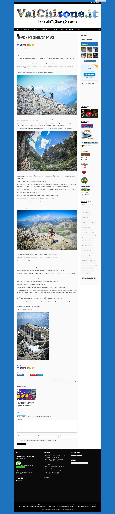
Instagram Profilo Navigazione (91, 2)
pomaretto (84, 242)
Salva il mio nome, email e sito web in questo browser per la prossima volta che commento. (37, 440)
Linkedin (40, 374)
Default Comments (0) (21, 414)
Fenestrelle (85, 217)
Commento (19, 419)
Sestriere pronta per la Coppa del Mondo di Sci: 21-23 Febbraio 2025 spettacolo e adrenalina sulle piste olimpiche (26, 404)
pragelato (84, 245)
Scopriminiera (84, 163)
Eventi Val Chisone (86, 214)
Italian (98, 0)
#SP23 (83, 204)
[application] (89, 113)
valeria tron (85, 263)
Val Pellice (84, 268)
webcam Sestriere (86, 273)
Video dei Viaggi (54, 29)
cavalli (84, 207)
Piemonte (84, 237)
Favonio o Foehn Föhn (24, 380)
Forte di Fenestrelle (86, 219)
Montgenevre (85, 230)
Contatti (98, 2)
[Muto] (94, 116)
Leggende (71, 29)
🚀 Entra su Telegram (89, 74)
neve (91, 230)
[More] (33, 45)
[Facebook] (18, 45)
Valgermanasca (85, 265)
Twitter (94, 2)
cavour (89, 207)
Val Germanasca (93, 263)
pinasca (91, 237)
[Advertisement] (90, 94)
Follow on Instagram (90, 60)
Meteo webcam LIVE (25, 29)
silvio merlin (85, 252)
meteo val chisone (86, 227)
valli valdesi (94, 265)
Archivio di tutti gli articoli (86, 281)
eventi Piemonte (86, 212)
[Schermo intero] (96, 116)
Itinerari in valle (64, 29)
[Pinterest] (25, 45)
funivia (93, 222)
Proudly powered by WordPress (49, 509)
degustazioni (85, 209)
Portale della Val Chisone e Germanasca (57, 21)
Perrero (94, 235)
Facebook (93, 2)
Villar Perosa (85, 270)
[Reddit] (28, 45)
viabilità (91, 268)
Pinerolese (84, 240)
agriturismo (90, 204)
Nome (18, 435)
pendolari (91, 232)
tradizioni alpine (86, 255)
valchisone (85, 44)
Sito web (60, 435)
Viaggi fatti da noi (45, 29)
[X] (21, 45)
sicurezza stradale (86, 250)
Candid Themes (70, 509)
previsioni (84, 247)
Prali (89, 245)
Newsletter (84, 232)
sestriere (90, 247)
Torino (91, 252)
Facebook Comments (30, 414)
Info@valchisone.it (23, 458)
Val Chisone (85, 260)
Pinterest (34, 374)
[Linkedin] (23, 45)
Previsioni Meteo (35, 29)
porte (90, 242)
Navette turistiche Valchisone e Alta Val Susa (54, 466)
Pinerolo (91, 240)
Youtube (96, 2)
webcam (92, 270)
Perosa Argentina (86, 235)
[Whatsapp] (30, 45)
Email (39, 435)
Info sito (78, 29)
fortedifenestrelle (86, 222)
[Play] (82, 116)
